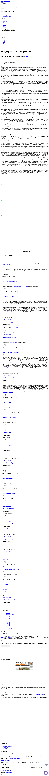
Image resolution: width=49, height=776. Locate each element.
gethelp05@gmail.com (8, 392)
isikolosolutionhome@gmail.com (9, 311)
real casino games (13, 342)
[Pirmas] (2, 2)
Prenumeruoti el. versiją (5, 645)
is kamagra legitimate (8, 508)
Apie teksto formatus (7, 264)
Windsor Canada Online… (10, 417)
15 (8, 625)
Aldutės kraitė (6, 23)
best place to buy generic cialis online (10, 543)
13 (8, 623)
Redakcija (5, 15)
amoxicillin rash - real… (9, 337)
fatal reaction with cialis (9, 493)
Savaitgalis (5, 22)
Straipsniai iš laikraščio (7, 746)
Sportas (4, 25)
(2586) (26, 56)
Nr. (4, 64)
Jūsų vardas (22, 257)
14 (8, 624)
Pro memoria (5, 27)
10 (8, 620)
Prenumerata (5, 13)
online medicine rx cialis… (10, 599)
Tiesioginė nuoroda (7, 278)
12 (8, 622)
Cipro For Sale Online (9, 402)
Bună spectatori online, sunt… (11, 377)
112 (4, 26)
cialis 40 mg (6, 554)
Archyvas (5, 748)
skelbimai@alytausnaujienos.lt (7, 637)
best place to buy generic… (10, 539)
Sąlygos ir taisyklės (7, 770)
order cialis (6, 447)
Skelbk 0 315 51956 (7, 16)
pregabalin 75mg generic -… (10, 322)
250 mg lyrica (16, 327)
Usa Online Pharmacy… (9, 478)
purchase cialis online (8, 523)
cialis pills (5, 584)
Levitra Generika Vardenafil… (11, 569)
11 (9, 621)
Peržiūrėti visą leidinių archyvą (7, 647)
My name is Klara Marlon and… (11, 352)
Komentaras (37, 263)
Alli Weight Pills (7, 432)
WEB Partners (9, 772)
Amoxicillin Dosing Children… (11, 463)
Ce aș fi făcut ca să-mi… (9, 296)
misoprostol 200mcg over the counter (20, 286)
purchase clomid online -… (10, 281)
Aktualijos (5, 21)
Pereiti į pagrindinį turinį (5, 1)
